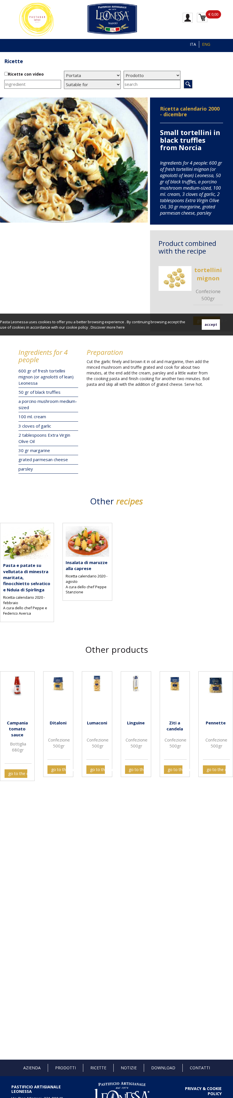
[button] (5, 721)
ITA (193, 44)
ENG (206, 44)
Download (163, 1067)
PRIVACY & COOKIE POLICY (203, 1091)
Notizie (129, 1067)
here (120, 327)
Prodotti (65, 1067)
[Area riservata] (187, 17)
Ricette (98, 1067)
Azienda (32, 1067)
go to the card (17, 773)
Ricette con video (26, 74)
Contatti (200, 1067)
